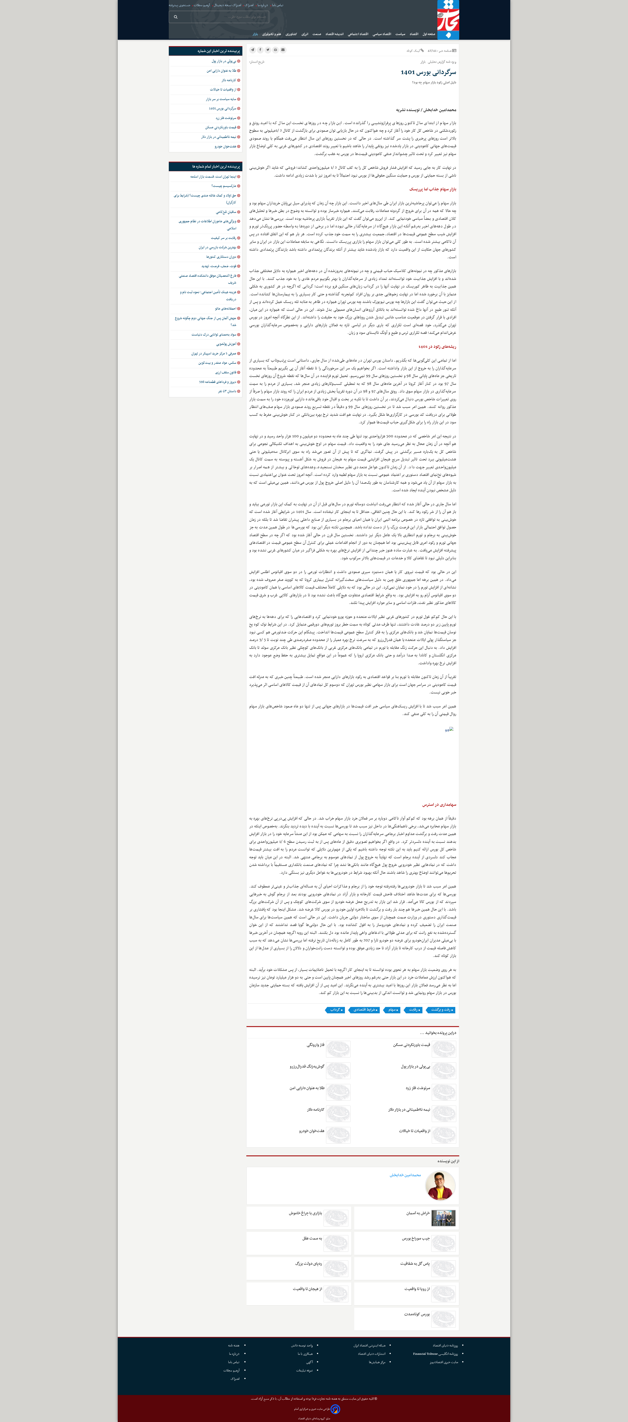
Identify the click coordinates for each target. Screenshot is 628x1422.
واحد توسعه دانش (302, 1345)
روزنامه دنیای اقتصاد (445, 1345)
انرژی (305, 34)
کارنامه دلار (316, 1109)
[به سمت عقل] (336, 1243)
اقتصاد (414, 34)
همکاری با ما (305, 1354)
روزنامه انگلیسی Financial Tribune (435, 1354)
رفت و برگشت (440, 1010)
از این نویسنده (448, 1161)
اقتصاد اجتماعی (358, 34)
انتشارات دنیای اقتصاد (371, 1354)
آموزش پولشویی (226, 344)
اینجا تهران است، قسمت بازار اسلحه (213, 177)
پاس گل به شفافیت (415, 1263)
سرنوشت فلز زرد (418, 1088)
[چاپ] (275, 50)
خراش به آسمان (418, 1213)
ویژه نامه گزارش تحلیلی (441, 62)
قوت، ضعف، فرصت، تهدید (218, 266)
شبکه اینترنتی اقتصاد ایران (369, 1345)
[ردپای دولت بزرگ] (336, 1268)
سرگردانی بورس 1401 (222, 108)
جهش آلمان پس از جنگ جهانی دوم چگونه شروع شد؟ (205, 321)
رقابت (413, 1010)
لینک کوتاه (413, 51)
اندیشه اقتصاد (335, 34)
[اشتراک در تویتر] (267, 50)
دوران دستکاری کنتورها (221, 257)
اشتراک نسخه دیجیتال (227, 5)
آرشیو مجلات (201, 5)
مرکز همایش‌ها (377, 1362)
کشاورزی (292, 34)
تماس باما (277, 5)
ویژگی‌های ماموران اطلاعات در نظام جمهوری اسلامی (207, 225)
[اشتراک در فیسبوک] (260, 50)
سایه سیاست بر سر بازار (221, 99)
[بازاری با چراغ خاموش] (336, 1218)
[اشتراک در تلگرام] (252, 50)
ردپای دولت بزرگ (308, 1263)
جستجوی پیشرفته (179, 5)
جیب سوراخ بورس (416, 1238)
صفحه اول (429, 34)
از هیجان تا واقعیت (307, 1289)
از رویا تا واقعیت (417, 1289)
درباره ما (263, 5)
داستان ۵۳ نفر (227, 391)
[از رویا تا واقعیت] (443, 1294)
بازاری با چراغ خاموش (305, 1213)
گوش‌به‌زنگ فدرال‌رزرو (307, 1066)
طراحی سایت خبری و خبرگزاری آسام (312, 1409)
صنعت (317, 34)
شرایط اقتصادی (364, 1010)
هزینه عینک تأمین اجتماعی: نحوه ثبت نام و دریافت (208, 295)
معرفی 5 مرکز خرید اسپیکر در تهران (213, 354)
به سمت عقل (312, 1238)
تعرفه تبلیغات (304, 1370)
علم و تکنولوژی (272, 34)
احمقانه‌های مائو (225, 309)
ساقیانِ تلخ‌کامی (226, 212)
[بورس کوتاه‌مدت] (443, 1319)
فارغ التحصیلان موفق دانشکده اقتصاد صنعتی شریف (207, 279)
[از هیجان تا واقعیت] (336, 1294)
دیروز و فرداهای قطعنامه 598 (217, 382)
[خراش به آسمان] (443, 1218)
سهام (392, 1010)
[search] (176, 17)
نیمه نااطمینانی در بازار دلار (409, 1109)
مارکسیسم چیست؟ (223, 186)
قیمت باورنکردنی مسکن (411, 1045)
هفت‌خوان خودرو (312, 1131)
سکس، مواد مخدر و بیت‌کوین (217, 363)
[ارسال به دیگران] (283, 50)
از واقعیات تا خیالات (414, 1131)
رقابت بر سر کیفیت (223, 238)
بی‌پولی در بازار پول (415, 1066)
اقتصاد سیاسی (382, 34)
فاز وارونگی (316, 1045)
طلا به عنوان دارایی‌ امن (307, 1088)
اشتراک (249, 5)
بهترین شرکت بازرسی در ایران (217, 247)
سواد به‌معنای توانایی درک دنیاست (214, 335)
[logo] (448, 20)
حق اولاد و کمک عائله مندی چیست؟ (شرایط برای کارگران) (205, 199)
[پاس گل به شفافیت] (443, 1268)
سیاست (400, 34)
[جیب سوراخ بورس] (443, 1243)
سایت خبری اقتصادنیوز (444, 1362)
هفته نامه (234, 1345)
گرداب (335, 1010)
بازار (255, 34)
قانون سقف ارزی (225, 372)
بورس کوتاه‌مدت (417, 1314)
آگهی (309, 1362)
